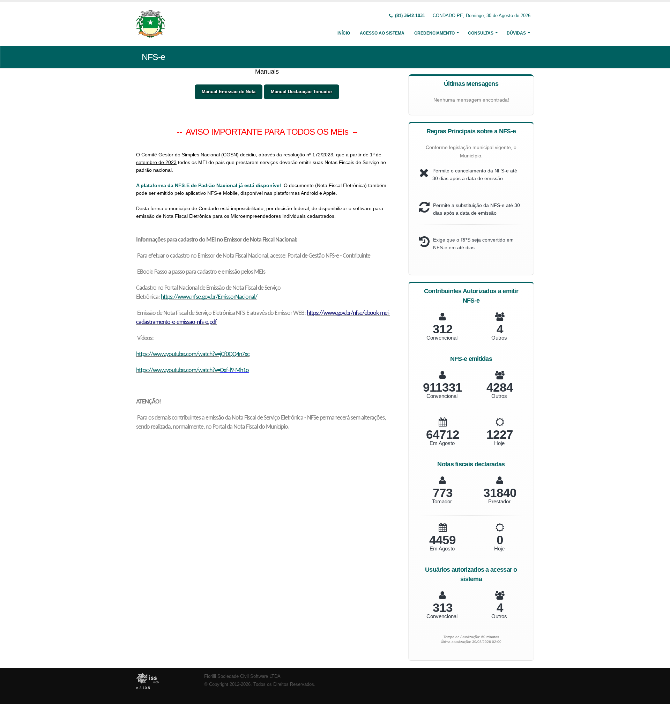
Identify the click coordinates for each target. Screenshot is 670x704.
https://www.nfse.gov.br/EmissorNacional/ (209, 297)
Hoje (499, 443)
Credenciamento (434, 33)
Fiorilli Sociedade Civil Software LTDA (242, 676)
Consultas (480, 33)
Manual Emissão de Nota (228, 91)
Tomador (442, 501)
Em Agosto (442, 443)
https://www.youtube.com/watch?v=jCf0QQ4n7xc (193, 354)
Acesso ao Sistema (382, 33)
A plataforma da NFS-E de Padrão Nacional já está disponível (208, 185)
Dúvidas (516, 33)
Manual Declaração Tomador (301, 91)
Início (343, 33)
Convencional (441, 337)
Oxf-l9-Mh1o (234, 370)
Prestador (499, 501)
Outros (499, 337)
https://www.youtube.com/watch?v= (178, 370)
